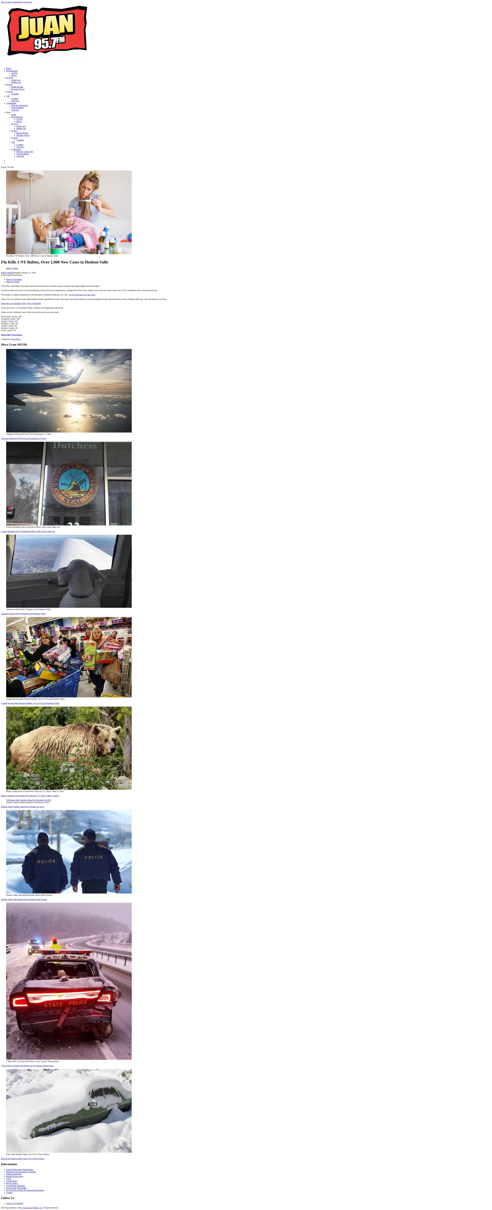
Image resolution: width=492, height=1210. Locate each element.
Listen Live (15, 80)
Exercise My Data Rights (16, 1188)
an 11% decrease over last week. (82, 295)
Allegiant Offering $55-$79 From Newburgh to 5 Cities (23, 438)
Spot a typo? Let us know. (11, 335)
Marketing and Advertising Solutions (21, 1172)
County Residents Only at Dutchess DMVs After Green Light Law (28, 531)
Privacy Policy (12, 1183)
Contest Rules (11, 1181)
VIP (7, 96)
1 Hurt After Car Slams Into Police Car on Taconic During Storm (27, 1066)
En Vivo (9, 78)
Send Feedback (17, 108)
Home (8, 68)
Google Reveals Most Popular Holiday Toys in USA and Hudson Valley (30, 703)
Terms (8, 1179)
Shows (14, 75)
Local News (15, 339)
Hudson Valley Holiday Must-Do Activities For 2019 (22, 807)
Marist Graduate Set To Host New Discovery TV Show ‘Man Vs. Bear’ (30, 796)
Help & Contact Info (19, 105)
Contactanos (11, 103)
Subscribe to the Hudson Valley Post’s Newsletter (21, 303)
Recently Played (17, 89)
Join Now (15, 101)
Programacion (11, 71)
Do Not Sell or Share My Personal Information (25, 1190)
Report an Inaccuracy (14, 1176)
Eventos (9, 92)
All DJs (14, 73)
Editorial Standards (14, 1174)
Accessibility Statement (15, 1186)
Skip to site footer (25, 2)
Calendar (15, 94)
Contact (9, 1193)
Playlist (9, 85)
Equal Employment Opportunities (19, 1169)
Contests (14, 98)
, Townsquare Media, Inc (32, 1208)
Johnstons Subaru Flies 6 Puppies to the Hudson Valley (23, 614)
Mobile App (16, 82)
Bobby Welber (7, 273)
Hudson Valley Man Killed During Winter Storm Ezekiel (24, 899)
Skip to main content (9, 2)
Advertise (15, 110)
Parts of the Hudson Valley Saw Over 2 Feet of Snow (22, 1159)
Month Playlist (17, 87)
